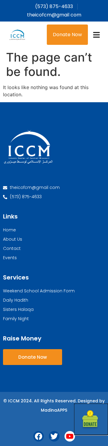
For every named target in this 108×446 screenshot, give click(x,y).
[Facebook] (38, 436)
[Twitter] (54, 436)
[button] (96, 34)
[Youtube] (69, 436)
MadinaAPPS (54, 410)
